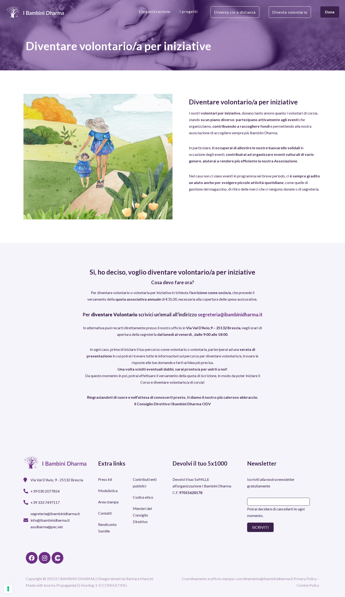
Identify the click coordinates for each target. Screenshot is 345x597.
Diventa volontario (289, 12)
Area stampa (108, 502)
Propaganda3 (67, 585)
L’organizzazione (154, 11)
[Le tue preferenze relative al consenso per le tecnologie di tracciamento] (8, 588)
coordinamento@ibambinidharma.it (264, 578)
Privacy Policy (305, 578)
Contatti (105, 513)
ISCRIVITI (260, 527)
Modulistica (108, 490)
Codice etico (143, 497)
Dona (329, 12)
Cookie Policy (308, 585)
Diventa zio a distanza (235, 12)
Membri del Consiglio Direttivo (142, 515)
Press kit (105, 479)
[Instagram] (44, 558)
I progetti (189, 11)
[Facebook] (32, 558)
